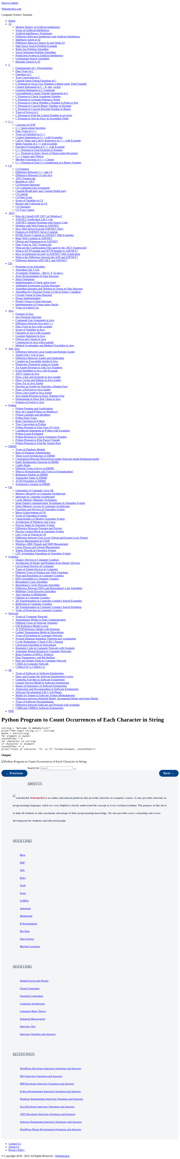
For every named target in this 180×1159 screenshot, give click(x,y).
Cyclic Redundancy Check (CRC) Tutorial (39, 641)
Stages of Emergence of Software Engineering (41, 685)
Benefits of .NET (25, 181)
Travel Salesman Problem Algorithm (35, 52)
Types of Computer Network (31, 616)
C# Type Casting (24, 209)
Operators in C (23, 74)
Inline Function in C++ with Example (36, 143)
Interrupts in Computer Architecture (35, 496)
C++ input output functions (30, 127)
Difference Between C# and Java (33, 175)
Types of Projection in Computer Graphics (38, 610)
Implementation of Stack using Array (35, 282)
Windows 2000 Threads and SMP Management (41, 544)
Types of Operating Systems (31, 515)
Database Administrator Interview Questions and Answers (51, 1099)
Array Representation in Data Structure (37, 276)
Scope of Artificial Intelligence (32, 30)
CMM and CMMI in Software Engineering (39, 707)
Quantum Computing (31, 996)
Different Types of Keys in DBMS (34, 468)
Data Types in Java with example (33, 326)
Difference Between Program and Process (38, 528)
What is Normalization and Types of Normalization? (44, 471)
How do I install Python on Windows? (36, 411)
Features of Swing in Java (29, 402)
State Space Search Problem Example (36, 45)
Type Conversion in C (27, 77)
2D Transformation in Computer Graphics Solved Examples (48, 600)
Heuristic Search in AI (27, 61)
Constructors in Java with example (34, 342)
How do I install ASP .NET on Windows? (38, 216)
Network (13, 613)
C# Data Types (23, 197)
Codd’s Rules (22, 465)
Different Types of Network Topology (36, 622)
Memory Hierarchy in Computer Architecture (40, 493)
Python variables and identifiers (32, 414)
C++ (11, 121)
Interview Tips (28, 1026)
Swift (22, 885)
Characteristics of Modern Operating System (40, 518)
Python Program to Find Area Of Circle (37, 427)
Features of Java (24, 313)
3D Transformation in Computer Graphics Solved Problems (48, 607)
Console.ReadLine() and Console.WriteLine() (40, 190)
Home (11, 20)
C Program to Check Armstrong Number (38, 96)
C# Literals (21, 194)
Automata (25, 908)
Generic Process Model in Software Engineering (42, 682)
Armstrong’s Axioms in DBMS (32, 484)
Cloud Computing (30, 988)
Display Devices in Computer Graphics (37, 559)
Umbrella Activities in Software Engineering (40, 679)
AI (9, 23)
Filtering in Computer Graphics (32, 597)
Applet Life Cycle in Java (29, 354)
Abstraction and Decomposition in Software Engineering (46, 689)
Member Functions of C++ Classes (34, 159)
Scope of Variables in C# (29, 200)
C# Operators (22, 206)
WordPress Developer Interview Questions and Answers (50, 1068)
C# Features (22, 168)
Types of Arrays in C (27, 112)
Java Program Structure (28, 317)
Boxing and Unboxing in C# (31, 203)
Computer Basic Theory (33, 1011)
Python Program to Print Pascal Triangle (37, 440)
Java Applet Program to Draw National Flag (39, 395)
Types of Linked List (27, 307)
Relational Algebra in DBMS (31, 474)
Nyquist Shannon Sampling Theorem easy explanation (45, 638)
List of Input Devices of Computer (34, 566)
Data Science (27, 938)
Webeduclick (62, 1155)
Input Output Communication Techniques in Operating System (50, 503)
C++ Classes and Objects (29, 156)
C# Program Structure (27, 184)
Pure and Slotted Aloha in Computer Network (40, 660)
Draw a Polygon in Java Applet (32, 389)
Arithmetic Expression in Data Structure (37, 285)
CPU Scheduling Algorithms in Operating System (43, 553)
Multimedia (26, 916)
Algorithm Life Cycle (27, 269)
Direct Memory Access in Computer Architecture (42, 506)
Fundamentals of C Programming (33, 68)
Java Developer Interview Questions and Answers (47, 1106)
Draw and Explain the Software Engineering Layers (44, 676)
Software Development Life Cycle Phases (38, 692)
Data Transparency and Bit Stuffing (35, 657)
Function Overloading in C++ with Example (40, 146)
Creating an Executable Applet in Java (36, 361)
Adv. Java (14, 348)
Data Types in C (24, 71)
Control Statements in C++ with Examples (38, 137)
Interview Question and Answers (38, 1034)
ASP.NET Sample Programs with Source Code (41, 222)
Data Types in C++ (26, 131)
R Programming (28, 923)
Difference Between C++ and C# (33, 172)
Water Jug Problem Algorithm (32, 49)
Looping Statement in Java (30, 335)
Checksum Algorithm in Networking (35, 644)
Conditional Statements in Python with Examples (42, 430)
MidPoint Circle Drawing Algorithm (35, 591)
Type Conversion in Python (30, 424)
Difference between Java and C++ (34, 323)
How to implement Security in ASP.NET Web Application (47, 254)
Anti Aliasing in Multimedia (30, 594)
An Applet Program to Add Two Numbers (38, 367)
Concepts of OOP (25, 124)
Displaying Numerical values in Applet (37, 364)
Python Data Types (26, 417)
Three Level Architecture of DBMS (35, 455)
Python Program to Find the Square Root (38, 443)
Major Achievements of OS (30, 512)
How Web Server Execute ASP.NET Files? (39, 228)
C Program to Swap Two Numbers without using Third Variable (51, 83)
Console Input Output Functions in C (36, 80)
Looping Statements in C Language (35, 90)
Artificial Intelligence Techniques (33, 33)
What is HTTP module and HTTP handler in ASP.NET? (46, 250)
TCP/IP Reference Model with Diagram (37, 629)
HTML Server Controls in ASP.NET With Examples (44, 235)
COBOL (24, 900)
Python (12, 405)
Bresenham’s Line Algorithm (31, 581)
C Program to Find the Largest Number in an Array (43, 115)
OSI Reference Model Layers (31, 626)
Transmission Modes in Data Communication (40, 619)
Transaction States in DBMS (31, 477)
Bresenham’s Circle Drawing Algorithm (37, 585)
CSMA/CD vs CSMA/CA (30, 666)
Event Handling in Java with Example (36, 370)
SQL (22, 870)
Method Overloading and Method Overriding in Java (44, 345)
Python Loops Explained (29, 433)
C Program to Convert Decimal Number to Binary (43, 109)
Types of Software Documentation (34, 701)
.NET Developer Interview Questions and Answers (47, 1114)
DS (10, 263)
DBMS (12, 446)
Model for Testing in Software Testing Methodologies (45, 695)
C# (10, 165)
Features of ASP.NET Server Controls (36, 231)
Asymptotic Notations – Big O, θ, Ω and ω (39, 272)
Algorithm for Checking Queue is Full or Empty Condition (48, 291)
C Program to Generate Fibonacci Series (37, 99)
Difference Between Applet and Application (39, 358)
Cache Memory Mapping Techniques (36, 499)
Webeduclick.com (11, 8)
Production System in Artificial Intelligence (39, 55)
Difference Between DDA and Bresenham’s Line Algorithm (48, 588)
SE (10, 670)
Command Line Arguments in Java (34, 320)
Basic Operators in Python (30, 421)
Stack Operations (24, 279)
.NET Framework (25, 178)
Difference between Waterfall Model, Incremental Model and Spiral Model (56, 698)
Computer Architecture (32, 1003)
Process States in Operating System (34, 525)
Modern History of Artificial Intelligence (37, 27)
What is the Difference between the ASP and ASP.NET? (46, 257)
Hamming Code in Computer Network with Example (45, 648)
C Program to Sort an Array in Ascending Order (42, 118)
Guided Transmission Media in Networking (39, 632)
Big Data (25, 931)
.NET (11, 213)
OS (10, 487)
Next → (168, 773)
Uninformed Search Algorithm (32, 58)
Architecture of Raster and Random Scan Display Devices (47, 562)
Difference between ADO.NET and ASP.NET (41, 260)
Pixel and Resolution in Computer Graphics (39, 575)
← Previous (14, 773)
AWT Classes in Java (27, 373)
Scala (23, 893)
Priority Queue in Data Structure (33, 301)
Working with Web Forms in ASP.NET (37, 225)
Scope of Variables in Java (30, 329)
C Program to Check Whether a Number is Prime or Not (46, 102)
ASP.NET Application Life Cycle (34, 219)
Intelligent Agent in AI (27, 39)
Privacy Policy (16, 1149)
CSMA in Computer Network (32, 663)
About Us (13, 1146)
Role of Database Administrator (32, 452)
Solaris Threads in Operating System (35, 550)
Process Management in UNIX (32, 540)
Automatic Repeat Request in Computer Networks (43, 651)
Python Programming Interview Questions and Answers (50, 1091)
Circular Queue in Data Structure (33, 295)
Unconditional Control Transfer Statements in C (41, 93)
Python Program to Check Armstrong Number (41, 436)
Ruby (23, 878)
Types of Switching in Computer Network (38, 635)
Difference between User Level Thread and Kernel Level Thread (51, 537)
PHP (11, 711)
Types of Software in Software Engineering (39, 673)
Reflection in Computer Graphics (33, 603)
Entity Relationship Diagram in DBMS (37, 462)
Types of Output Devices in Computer (36, 569)
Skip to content (9, 2)
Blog (22, 855)
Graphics (13, 556)
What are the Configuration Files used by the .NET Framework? (51, 247)
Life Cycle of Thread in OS (30, 534)
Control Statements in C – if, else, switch (38, 86)
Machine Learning (30, 946)
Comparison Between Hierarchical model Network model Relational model (57, 458)
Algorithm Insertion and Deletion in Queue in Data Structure (49, 288)
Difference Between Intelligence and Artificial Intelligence (47, 36)
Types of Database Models (30, 449)
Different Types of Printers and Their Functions (41, 572)
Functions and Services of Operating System (40, 509)
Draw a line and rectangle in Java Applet (37, 376)
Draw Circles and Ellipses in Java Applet (38, 380)
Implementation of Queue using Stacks (36, 304)
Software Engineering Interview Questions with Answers (51, 1121)
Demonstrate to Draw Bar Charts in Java (37, 399)
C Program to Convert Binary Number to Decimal (43, 105)
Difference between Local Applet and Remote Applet (45, 351)
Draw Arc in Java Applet (29, 383)
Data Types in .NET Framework (33, 244)
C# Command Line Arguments (32, 187)
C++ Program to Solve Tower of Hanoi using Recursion (46, 153)
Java (10, 310)
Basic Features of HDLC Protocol (34, 654)
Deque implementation (28, 298)
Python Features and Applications (34, 408)
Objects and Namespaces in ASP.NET (36, 241)
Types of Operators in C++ (30, 134)
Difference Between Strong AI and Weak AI (40, 42)
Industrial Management (32, 1018)
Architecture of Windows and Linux (35, 521)
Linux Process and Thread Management (37, 547)
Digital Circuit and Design (34, 980)
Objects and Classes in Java (30, 339)
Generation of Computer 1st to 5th (34, 490)
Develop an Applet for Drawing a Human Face (41, 386)
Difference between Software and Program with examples (47, 704)
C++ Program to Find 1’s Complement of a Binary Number (48, 162)
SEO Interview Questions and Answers (41, 1076)
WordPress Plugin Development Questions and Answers (50, 1129)
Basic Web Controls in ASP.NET (33, 238)
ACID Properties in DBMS (30, 481)
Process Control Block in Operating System (39, 531)
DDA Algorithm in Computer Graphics (37, 578)
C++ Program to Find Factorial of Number (39, 150)
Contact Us (14, 1143)
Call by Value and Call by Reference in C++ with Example (48, 140)
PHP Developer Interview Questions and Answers (47, 1083)
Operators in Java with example (32, 332)
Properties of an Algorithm (30, 266)
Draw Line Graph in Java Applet (33, 392)
